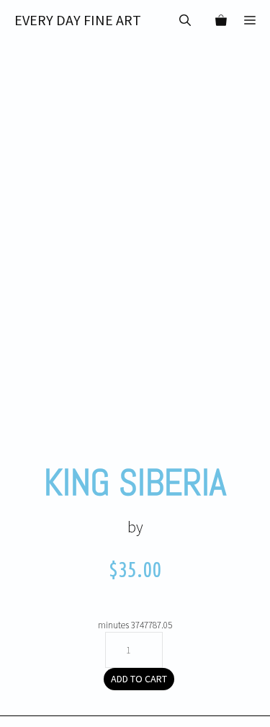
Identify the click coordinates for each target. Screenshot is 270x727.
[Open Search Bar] (185, 20)
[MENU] (252, 20)
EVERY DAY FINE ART (77, 20)
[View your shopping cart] (217, 20)
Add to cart (139, 678)
